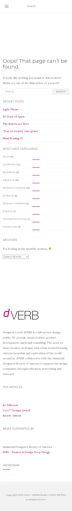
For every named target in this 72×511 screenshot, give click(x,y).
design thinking (14, 203)
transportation (15, 219)
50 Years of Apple (14, 116)
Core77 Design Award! (16, 410)
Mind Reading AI (13, 138)
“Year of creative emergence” (21, 131)
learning (9, 164)
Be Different (10, 405)
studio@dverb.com (36, 499)
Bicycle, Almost (12, 415)
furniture (10, 226)
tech (6, 156)
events (8, 211)
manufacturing (14, 187)
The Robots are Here (16, 124)
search (60, 91)
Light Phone (10, 109)
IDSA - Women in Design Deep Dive (25, 452)
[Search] (67, 6)
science (8, 195)
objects (9, 180)
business (9, 172)
